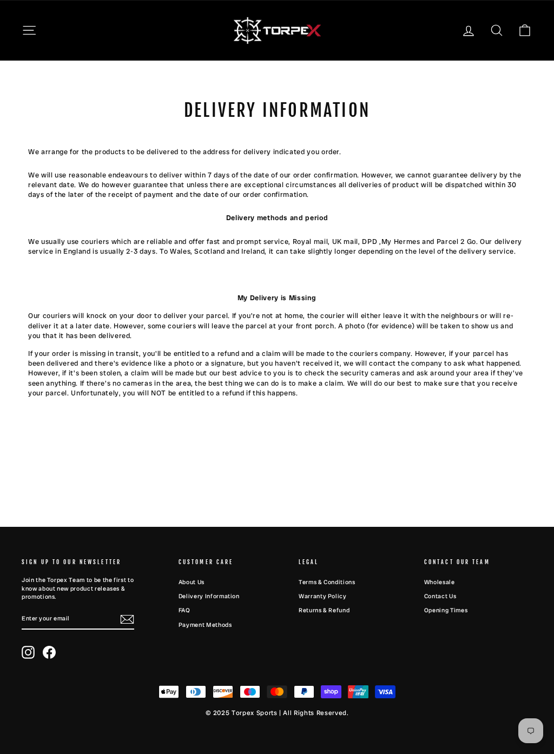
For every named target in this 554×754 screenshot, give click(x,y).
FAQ (184, 610)
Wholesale (439, 582)
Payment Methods (205, 625)
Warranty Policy (323, 596)
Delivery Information (209, 596)
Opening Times (445, 610)
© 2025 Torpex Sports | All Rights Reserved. (277, 713)
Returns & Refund (324, 610)
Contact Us (440, 596)
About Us (192, 582)
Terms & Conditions (327, 582)
